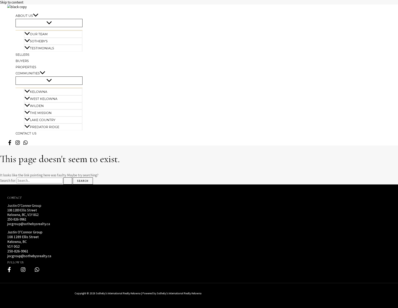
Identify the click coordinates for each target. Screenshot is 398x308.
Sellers (22, 55)
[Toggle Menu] (49, 23)
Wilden (37, 106)
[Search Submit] (67, 180)
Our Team (39, 34)
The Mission (41, 113)
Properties (26, 67)
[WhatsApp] (25, 144)
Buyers (22, 61)
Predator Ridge (44, 127)
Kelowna (38, 92)
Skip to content (11, 2)
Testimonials (42, 48)
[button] (35, 16)
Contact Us (26, 133)
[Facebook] (9, 271)
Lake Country (42, 120)
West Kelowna (43, 99)
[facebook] (9, 144)
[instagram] (17, 144)
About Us (24, 16)
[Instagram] (23, 271)
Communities (28, 73)
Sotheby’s (39, 41)
